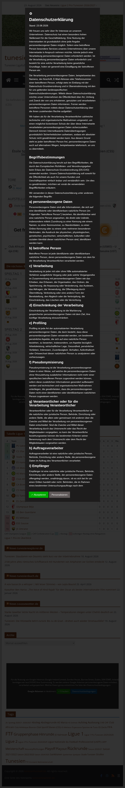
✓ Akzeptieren (38, 494)
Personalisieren (60, 494)
